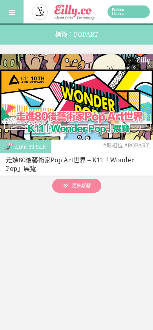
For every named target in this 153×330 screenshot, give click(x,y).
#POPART (136, 145)
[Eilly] (64, 11)
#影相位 (113, 145)
